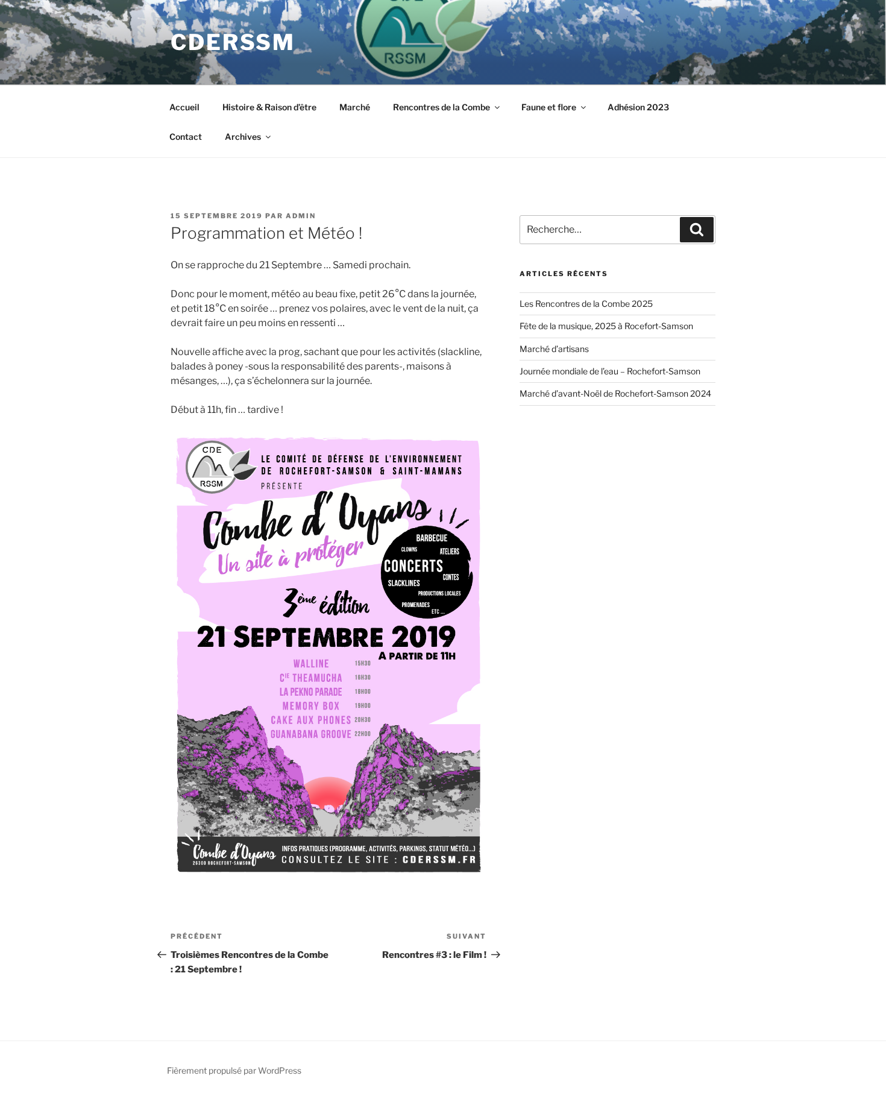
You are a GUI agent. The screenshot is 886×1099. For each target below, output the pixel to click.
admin (301, 216)
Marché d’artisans (554, 349)
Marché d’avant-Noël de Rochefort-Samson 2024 (615, 393)
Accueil (184, 107)
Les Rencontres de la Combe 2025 (586, 303)
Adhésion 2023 (638, 107)
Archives (243, 136)
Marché (354, 107)
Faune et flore (548, 107)
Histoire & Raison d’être (269, 107)
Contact (185, 136)
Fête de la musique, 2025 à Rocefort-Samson (606, 326)
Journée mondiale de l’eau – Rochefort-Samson (610, 371)
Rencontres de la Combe (441, 107)
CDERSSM (233, 42)
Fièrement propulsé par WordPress (234, 1070)
